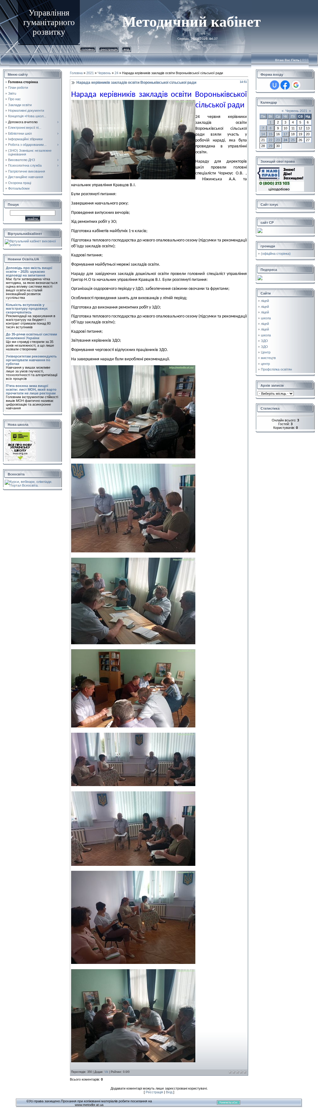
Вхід (126, 49)
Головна (88, 49)
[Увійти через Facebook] (285, 85)
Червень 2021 (296, 111)
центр (265, 364)
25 (293, 140)
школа (266, 318)
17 (285, 134)
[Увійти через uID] (274, 85)
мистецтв (268, 358)
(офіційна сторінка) (276, 253)
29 (270, 146)
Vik (106, 1071)
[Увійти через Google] (296, 85)
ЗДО (264, 341)
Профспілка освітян (276, 369)
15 (270, 134)
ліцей (265, 301)
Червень (104, 73)
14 (263, 134)
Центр (265, 352)
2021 (90, 73)
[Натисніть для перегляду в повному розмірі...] (133, 457)
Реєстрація (109, 49)
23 (278, 140)
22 (270, 140)
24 (116, 73)
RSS (305, 60)
